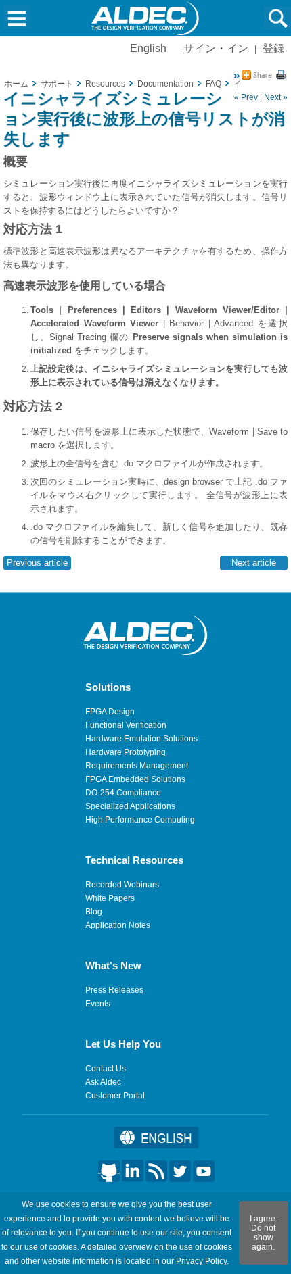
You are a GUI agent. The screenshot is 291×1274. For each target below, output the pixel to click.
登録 (273, 48)
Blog (93, 911)
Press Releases (114, 990)
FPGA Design (110, 711)
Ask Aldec (103, 1082)
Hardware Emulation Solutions (141, 738)
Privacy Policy (201, 1261)
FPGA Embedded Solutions (135, 779)
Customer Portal (115, 1095)
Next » (276, 97)
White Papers (110, 898)
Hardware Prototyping (125, 752)
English (148, 48)
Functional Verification (125, 725)
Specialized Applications (130, 806)
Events (97, 1003)
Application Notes (117, 925)
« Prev (246, 97)
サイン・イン (215, 48)
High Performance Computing (140, 820)
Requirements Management (136, 765)
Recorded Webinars (122, 884)
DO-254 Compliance (123, 793)
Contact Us (105, 1068)
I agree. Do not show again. (263, 1233)
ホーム (16, 84)
